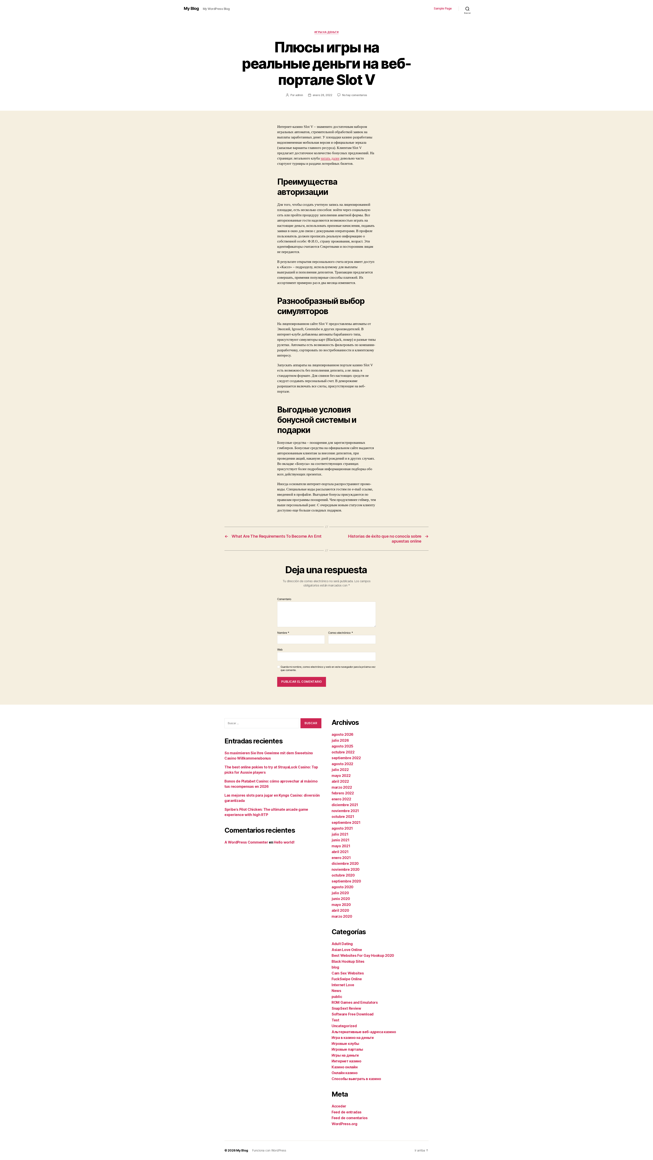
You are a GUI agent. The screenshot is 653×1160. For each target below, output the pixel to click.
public (337, 997)
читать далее (330, 158)
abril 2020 (340, 910)
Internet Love (343, 985)
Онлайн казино (345, 1073)
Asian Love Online (347, 950)
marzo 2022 (342, 787)
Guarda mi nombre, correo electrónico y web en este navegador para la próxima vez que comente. (328, 668)
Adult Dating (342, 944)
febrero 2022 (343, 793)
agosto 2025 (342, 746)
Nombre (283, 632)
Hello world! (284, 842)
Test (335, 1020)
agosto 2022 (342, 764)
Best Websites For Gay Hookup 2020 (363, 955)
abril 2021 (340, 852)
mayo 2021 (341, 846)
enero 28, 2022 (322, 95)
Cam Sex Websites (348, 973)
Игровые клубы (345, 1043)
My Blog (191, 8)
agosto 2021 (342, 828)
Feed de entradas (347, 1112)
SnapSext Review (346, 1008)
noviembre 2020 (345, 869)
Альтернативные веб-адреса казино (364, 1032)
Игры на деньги (326, 32)
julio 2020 (340, 893)
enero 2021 (341, 858)
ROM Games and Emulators (355, 1002)
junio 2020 (341, 899)
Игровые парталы (347, 1049)
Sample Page (443, 8)
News (336, 991)
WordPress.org (344, 1124)
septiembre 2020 (346, 881)
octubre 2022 (343, 752)
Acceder (339, 1106)
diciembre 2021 (345, 805)
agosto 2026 (342, 734)
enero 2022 (341, 799)
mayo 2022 (341, 776)
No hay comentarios (354, 95)
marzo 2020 (342, 916)
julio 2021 (340, 834)
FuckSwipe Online (347, 979)
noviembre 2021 (345, 811)
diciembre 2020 (345, 863)
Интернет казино (346, 1061)
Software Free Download (353, 1014)
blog (335, 967)
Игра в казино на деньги (353, 1038)
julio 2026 (340, 740)
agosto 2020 (342, 887)
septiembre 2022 (346, 758)
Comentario (284, 599)
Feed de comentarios (350, 1118)
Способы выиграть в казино (356, 1079)
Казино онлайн (345, 1067)
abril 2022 (340, 781)
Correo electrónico (340, 632)
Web (280, 649)
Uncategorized (344, 1026)
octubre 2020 (343, 875)
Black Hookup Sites (348, 961)
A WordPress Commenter (246, 842)
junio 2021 (340, 840)
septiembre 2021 (346, 822)
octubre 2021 (343, 816)
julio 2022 (340, 770)
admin (299, 95)
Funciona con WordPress (269, 1150)
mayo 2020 (341, 905)
